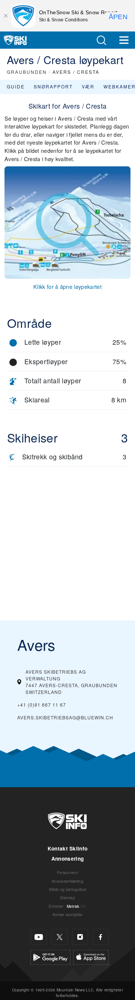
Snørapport (53, 86)
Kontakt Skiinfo (68, 848)
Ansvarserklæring (67, 881)
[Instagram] (80, 937)
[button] (101, 40)
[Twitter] (59, 937)
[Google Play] (50, 956)
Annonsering (67, 858)
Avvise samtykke (67, 914)
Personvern (67, 872)
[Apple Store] (91, 956)
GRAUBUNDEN (27, 72)
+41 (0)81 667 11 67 (41, 704)
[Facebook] (101, 937)
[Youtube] (39, 937)
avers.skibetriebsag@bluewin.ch (65, 717)
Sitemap (67, 897)
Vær (88, 86)
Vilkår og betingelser (68, 889)
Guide (16, 86)
